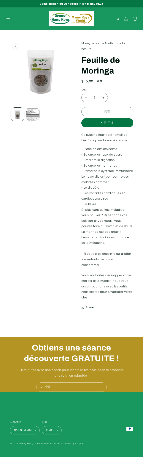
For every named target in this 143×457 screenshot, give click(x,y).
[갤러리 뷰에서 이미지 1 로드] (17, 114)
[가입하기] (102, 387)
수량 (84, 90)
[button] (8, 18)
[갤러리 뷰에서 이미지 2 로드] (32, 114)
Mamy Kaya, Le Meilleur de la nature (39, 444)
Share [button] (90, 307)
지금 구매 (107, 122)
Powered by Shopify (72, 444)
